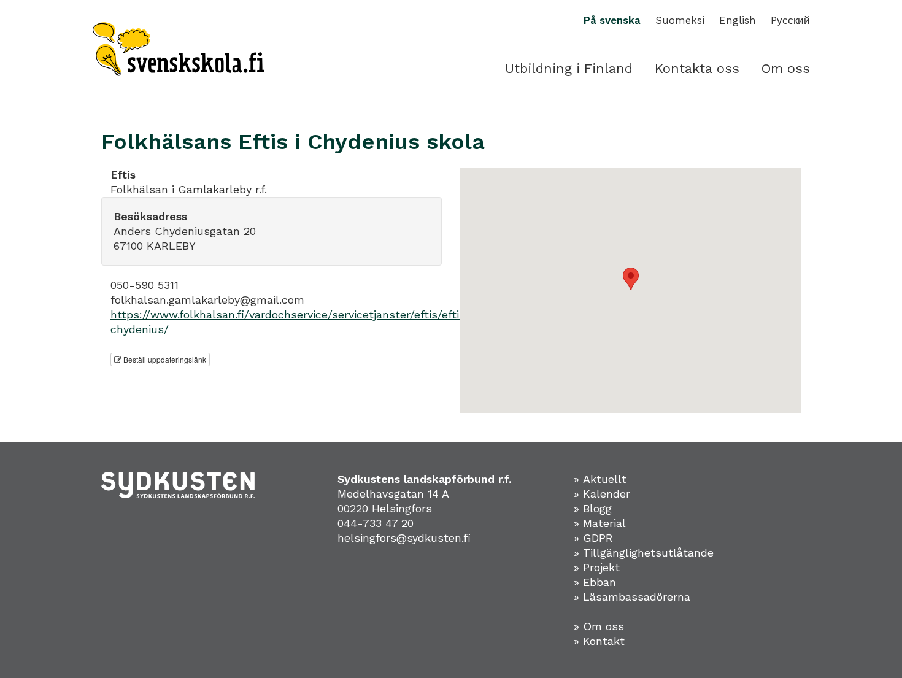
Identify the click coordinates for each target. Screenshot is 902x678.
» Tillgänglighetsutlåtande (644, 552)
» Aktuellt (600, 478)
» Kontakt (599, 640)
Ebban (599, 582)
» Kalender (602, 493)
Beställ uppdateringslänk (163, 359)
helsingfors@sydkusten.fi (404, 537)
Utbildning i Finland (569, 68)
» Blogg (593, 508)
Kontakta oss (697, 68)
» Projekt (597, 567)
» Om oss (599, 626)
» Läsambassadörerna (632, 596)
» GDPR (593, 537)
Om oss (785, 68)
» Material (600, 523)
